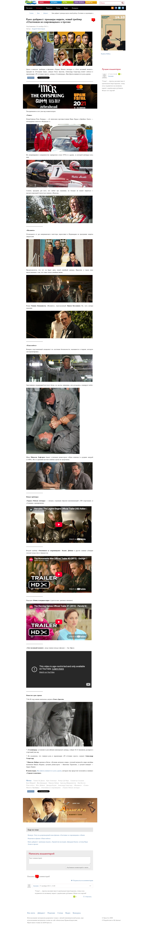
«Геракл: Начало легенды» (71, 788)
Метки (28, 780)
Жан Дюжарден (42, 783)
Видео (66, 8)
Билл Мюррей (30, 783)
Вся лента (29, 8)
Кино (38, 13)
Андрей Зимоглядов (38, 29)
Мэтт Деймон (40, 785)
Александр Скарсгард (65, 785)
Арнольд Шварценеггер (68, 783)
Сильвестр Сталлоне (77, 781)
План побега (30, 785)
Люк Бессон (81, 783)
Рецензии (49, 8)
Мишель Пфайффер (32, 788)
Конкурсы (75, 8)
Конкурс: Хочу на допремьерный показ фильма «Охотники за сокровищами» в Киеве (56, 835)
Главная (31, 13)
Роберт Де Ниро (63, 781)
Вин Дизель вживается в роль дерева (49, 771)
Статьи (58, 8)
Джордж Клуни (51, 785)
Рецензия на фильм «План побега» (39, 838)
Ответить (88, 897)
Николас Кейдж (54, 783)
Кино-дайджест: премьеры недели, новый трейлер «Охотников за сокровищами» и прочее (75, 13)
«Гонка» (86, 785)
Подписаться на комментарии (83, 880)
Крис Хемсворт (51, 781)
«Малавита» (78, 785)
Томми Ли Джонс (39, 781)
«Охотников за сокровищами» (51, 788)
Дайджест (39, 8)
